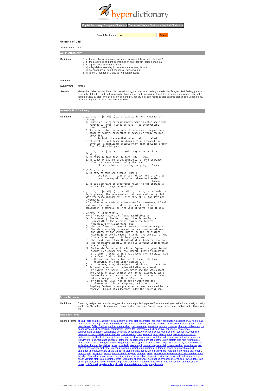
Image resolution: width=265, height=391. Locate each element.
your (112, 59)
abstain (82, 321)
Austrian (120, 221)
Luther (137, 267)
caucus (163, 326)
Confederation (159, 243)
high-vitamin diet (133, 94)
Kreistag (107, 237)
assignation (169, 321)
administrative (118, 202)
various (100, 215)
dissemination (153, 272)
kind (165, 253)
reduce (107, 353)
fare (173, 91)
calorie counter (139, 326)
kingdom (119, 234)
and (107, 62)
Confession (108, 286)
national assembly (130, 348)
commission (117, 329)
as (118, 72)
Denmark (121, 226)
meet (107, 348)
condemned (126, 267)
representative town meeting (182, 353)
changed (110, 197)
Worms (142, 208)
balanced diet (98, 91)
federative (103, 243)
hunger (127, 342)
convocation (160, 331)
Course (94, 122)
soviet (197, 356)
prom (152, 350)
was (146, 264)
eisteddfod (156, 337)
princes (159, 275)
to (127, 70)
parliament (83, 350)
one (117, 138)
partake (94, 350)
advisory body (108, 321)
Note (88, 259)
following (100, 262)
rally (89, 353)
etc (131, 223)
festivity (81, 340)
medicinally (122, 162)
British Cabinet (99, 326)
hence (125, 278)
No (140, 124)
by (128, 62)
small (101, 253)
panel (170, 348)
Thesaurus (134, 25)
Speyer (114, 270)
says (112, 186)
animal (158, 62)
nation (129, 178)
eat (90, 70)
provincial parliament (190, 350)
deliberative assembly (184, 334)
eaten (148, 122)
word (121, 194)
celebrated (113, 259)
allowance (134, 133)
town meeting (114, 361)
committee (130, 329)
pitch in (121, 350)
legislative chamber (88, 345)
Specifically (110, 213)
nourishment (124, 122)
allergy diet (83, 91)
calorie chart (123, 326)
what (137, 122)
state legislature (124, 359)
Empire (152, 218)
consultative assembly (115, 331)
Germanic (144, 243)
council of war (112, 334)
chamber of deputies (189, 326)
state (93, 133)
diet (114, 72)
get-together (156, 340)
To (99, 138)
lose (130, 70)
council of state (96, 334)
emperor (94, 289)
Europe (128, 205)
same (114, 194)
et (92, 116)
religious (115, 283)
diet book (96, 337)
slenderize (152, 356)
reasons (118, 70)
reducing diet (159, 97)
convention (92, 208)
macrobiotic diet (95, 348)
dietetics (115, 337)
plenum (130, 350)
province (160, 240)
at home (193, 321)
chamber (172, 326)
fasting (189, 91)
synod (189, 359)
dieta (129, 191)
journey (98, 194)
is (142, 122)
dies (127, 197)
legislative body (193, 342)
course (96, 130)
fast (178, 91)
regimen (102, 72)
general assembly (139, 340)
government (140, 237)
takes (131, 138)
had (141, 270)
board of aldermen (137, 323)
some (93, 205)
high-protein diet (114, 94)
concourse (171, 329)
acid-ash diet (93, 321)
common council (145, 329)
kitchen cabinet (154, 342)
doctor (104, 186)
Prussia (134, 234)
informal (126, 253)
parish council (186, 348)
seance (110, 356)
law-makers (149, 94)
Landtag (97, 234)
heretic (154, 267)
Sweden (133, 226)
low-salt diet (108, 97)
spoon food (196, 97)
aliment (121, 321)
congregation (85, 331)
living (90, 119)
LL (122, 191)
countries (128, 67)
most (102, 259)
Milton (107, 127)
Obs (132, 173)
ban (160, 289)
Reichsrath (98, 221)
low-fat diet (95, 97)
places (138, 175)
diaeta (129, 116)
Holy (122, 248)
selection (108, 64)
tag (150, 197)
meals (123, 173)
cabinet (112, 326)
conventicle (134, 331)
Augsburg (100, 281)
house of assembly (95, 342)
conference (184, 329)
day (145, 165)
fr (137, 116)
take (108, 157)
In (92, 248)
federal (148, 221)
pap (149, 97)
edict (112, 272)
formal (163, 248)
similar (157, 253)
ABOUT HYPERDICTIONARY (191, 385)
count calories (128, 334)
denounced (153, 286)
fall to (165, 337)
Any (88, 215)
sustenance (154, 359)
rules (93, 162)
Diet (89, 141)
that (123, 138)
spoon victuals (85, 359)
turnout (135, 361)
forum (114, 340)
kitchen (98, 141)
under (124, 262)
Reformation (97, 267)
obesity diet (139, 97)
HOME (174, 385)
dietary (106, 337)
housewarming (114, 342)
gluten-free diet (97, 94)
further (138, 272)
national (111, 215)
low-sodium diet (124, 97)
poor (117, 146)
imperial (150, 289)
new (97, 275)
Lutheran (148, 275)
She (100, 165)
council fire (182, 331)
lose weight (136, 345)
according (105, 183)
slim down (170, 356)
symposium (167, 359)
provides (152, 143)
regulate (108, 162)
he (145, 178)
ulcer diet (82, 99)
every (137, 165)
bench (81, 323)
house (81, 342)
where (148, 175)
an (131, 62)
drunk (162, 122)
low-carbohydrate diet (154, 345)
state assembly (107, 359)
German (143, 218)
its (122, 237)
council (109, 208)
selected (118, 130)
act (94, 59)
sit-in (136, 356)
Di (88, 116)
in (114, 67)
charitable (113, 143)
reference (138, 130)
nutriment (160, 348)
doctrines (106, 275)
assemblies (137, 215)
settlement (96, 283)
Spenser (157, 165)
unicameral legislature (162, 361)
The (93, 226)
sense (101, 197)
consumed (120, 62)
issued (99, 272)
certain (119, 67)
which (128, 141)
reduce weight (119, 353)
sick (110, 146)
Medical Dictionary (172, 25)
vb (152, 151)
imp (109, 151)
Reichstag (93, 199)
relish (149, 353)
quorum (82, 353)
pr (144, 151)
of (98, 59)
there (156, 175)
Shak (155, 138)
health (110, 70)
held (150, 208)
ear (147, 183)
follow (92, 72)
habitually (96, 124)
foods (159, 59)
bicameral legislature (97, 323)
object (126, 264)
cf (140, 197)
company (109, 178)
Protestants (137, 278)
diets (106, 165)
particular (151, 59)
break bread (84, 326)
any (123, 229)
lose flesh (124, 345)
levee (114, 345)
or (129, 59)
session (119, 356)
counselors (114, 251)
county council (144, 334)
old (135, 243)
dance (162, 334)
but (162, 194)
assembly (107, 67)
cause (97, 157)
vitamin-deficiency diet (116, 99)
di (108, 116)
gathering (124, 340)
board (123, 323)
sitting (143, 356)
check (156, 264)
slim (161, 356)
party (113, 350)
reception (97, 353)
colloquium (104, 329)
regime (132, 353)
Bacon (155, 181)
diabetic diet (163, 91)
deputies (100, 278)
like (111, 138)
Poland (162, 202)
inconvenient (151, 124)
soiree (189, 356)
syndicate (179, 359)
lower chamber (175, 345)
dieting (81, 86)
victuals (119, 124)
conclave (160, 329)
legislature (184, 94)
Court (101, 256)
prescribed (96, 64)
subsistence (140, 359)
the (91, 59)
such (130, 175)
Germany (150, 202)
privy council (141, 350)
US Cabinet (92, 364)
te (116, 116)
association (182, 321)
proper (163, 143)
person (148, 62)
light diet (195, 94)
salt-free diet (173, 97)
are (143, 259)
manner (153, 116)
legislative (96, 67)
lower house (190, 345)
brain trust (190, 323)
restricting (104, 59)
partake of (104, 350)
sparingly (97, 70)
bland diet (111, 91)
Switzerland (118, 223)
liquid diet (83, 97)
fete (88, 340)
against (121, 272)
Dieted (130, 151)
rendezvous (160, 353)
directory (133, 337)
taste (91, 361)
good (100, 178)
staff (96, 359)
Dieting (91, 154)
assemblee (145, 321)
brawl (200, 323)
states (100, 232)
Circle (95, 237)
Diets (136, 259)
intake (124, 59)
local (125, 215)
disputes (127, 283)
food (117, 59)
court (155, 334)
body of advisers (157, 323)
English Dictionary (92, 25)
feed (127, 157)
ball (201, 321)
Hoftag (122, 256)
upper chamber (183, 361)
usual (96, 62)
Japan (142, 67)
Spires (99, 270)
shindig (128, 356)
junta (142, 342)
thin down (100, 361)
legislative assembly (167, 94)
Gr (142, 116)
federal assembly (188, 337)
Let (100, 175)
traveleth (154, 178)
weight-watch (156, 364)
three (155, 259)
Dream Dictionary (151, 25)
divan (142, 337)
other (101, 205)
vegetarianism (96, 99)
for (105, 70)
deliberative (145, 205)
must (123, 186)
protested (113, 278)
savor (102, 356)
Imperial (134, 251)
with (127, 130)
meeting (115, 348)
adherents (124, 289)
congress (98, 331)
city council (91, 329)
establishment (130, 143)
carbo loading (125, 91)
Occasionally (99, 218)
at (142, 283)
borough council (175, 323)
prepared (149, 141)
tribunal (126, 361)
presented (128, 286)
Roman (129, 248)
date (169, 334)
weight (136, 70)
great (154, 248)
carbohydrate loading (144, 91)
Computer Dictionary (115, 25)
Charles (134, 262)
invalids (95, 143)
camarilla (153, 326)
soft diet (185, 97)
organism (138, 62)
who (104, 289)
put (109, 289)
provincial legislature (167, 350)
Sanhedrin (93, 356)
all (111, 262)
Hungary (158, 226)
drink (112, 62)
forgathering (103, 340)
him (113, 165)
